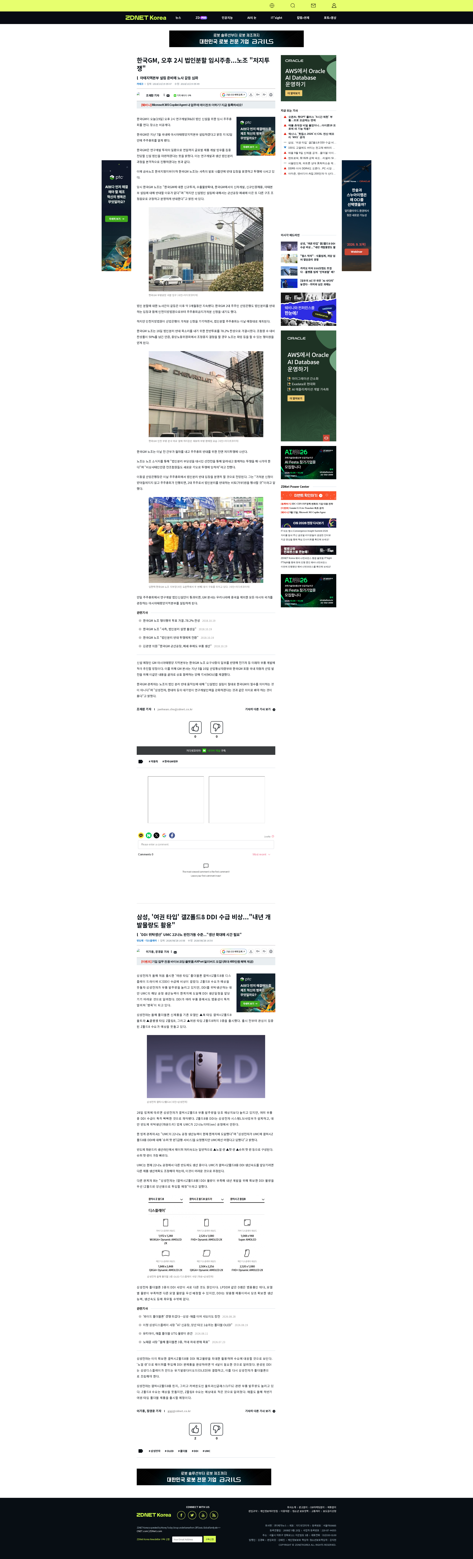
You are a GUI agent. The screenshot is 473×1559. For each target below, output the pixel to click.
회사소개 (291, 1507)
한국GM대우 (171, 761)
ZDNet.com (155, 1531)
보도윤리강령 (329, 1511)
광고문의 (303, 1507)
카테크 (140, 84)
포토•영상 (330, 17)
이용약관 (285, 1511)
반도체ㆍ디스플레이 (147, 940)
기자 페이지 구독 (184, 95)
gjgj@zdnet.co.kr (179, 1411)
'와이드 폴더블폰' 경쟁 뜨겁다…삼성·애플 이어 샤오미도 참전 (181, 1316)
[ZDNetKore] (151, 10)
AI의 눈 (251, 17)
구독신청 (210, 1539)
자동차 (154, 761)
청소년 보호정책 (300, 1511)
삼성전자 (155, 1451)
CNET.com (142, 1531)
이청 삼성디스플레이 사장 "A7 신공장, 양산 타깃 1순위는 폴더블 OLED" (187, 1325)
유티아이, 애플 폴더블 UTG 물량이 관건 (168, 1333)
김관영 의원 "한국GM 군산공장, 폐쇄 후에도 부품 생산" (177, 646)
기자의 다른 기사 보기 (258, 709)
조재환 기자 (152, 95)
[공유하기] (250, 95)
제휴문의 (331, 1507)
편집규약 (253, 1511)
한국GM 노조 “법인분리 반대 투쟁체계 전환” (170, 637)
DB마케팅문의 (317, 1507)
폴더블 (183, 1451)
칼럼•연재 (303, 17)
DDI (196, 1451)
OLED (170, 1451)
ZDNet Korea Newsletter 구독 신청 (153, 1539)
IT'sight (276, 17)
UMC (207, 1451)
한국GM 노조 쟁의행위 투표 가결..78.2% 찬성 (171, 620)
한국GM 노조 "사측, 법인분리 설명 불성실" (169, 629)
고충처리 (315, 1511)
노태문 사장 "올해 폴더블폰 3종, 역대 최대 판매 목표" (176, 1342)
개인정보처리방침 (269, 1511)
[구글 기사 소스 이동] (233, 95)
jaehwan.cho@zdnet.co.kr (175, 709)
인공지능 (227, 17)
